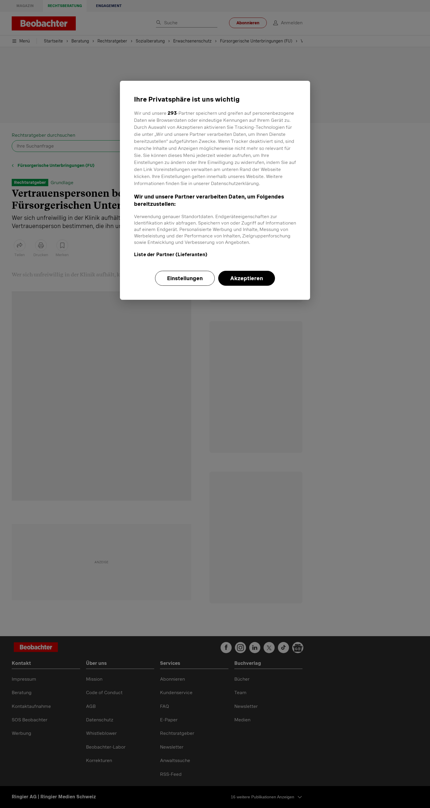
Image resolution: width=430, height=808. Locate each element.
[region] (215, 190)
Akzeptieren (246, 278)
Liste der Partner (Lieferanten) (170, 254)
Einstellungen (185, 278)
